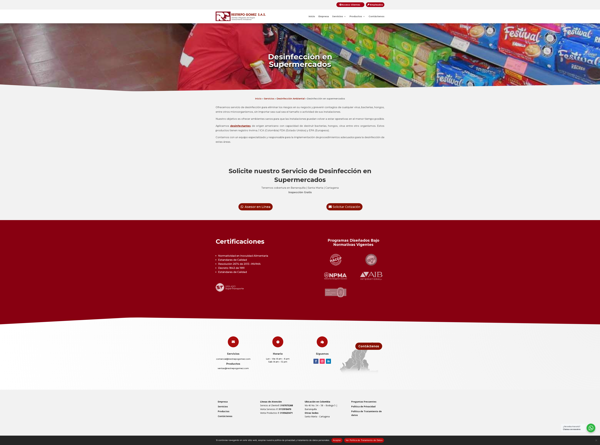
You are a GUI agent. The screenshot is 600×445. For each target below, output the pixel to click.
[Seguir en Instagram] (322, 361)
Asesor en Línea (257, 207)
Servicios (337, 16)
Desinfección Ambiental (291, 98)
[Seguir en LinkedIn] (328, 361)
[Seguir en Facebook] (315, 361)
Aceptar (337, 440)
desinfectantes (240, 125)
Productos (356, 16)
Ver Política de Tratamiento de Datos (364, 440)
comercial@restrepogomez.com (233, 359)
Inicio (312, 16)
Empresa (323, 16)
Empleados (376, 4)
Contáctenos (376, 16)
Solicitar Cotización (346, 207)
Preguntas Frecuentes (363, 401)
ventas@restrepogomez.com (233, 368)
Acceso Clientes (351, 4)
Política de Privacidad (363, 406)
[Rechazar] (596, 440)
